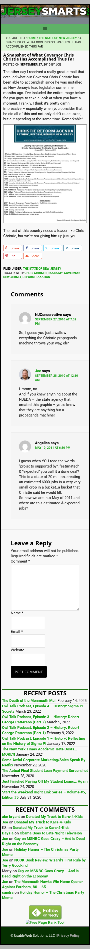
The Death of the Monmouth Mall (29, 700)
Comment (20, 561)
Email (17, 631)
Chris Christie (35, 273)
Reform (28, 277)
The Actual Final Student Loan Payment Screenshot (45, 770)
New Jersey (12, 277)
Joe (38, 371)
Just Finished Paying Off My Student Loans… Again (45, 781)
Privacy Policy (68, 935)
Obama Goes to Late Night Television (51, 833)
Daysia (8, 833)
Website (17, 650)
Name (17, 613)
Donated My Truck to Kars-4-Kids (54, 816)
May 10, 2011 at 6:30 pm (52, 447)
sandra (8, 892)
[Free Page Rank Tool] (45, 922)
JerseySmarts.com (45, 12)
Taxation (43, 277)
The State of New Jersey (42, 268)
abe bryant (11, 816)
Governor (72, 273)
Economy (55, 273)
